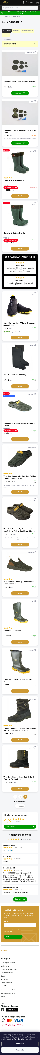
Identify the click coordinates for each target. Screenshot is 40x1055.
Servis (3, 996)
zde (30, 1039)
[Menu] (37, 2)
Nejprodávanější (27, 30)
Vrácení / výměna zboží (9, 993)
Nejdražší (16, 30)
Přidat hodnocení (11, 826)
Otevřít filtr (10, 44)
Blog (2, 1003)
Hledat (35, 7)
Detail (20, 196)
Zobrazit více (20, 899)
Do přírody (4, 976)
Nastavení (20, 1044)
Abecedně (6, 35)
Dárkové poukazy (7, 983)
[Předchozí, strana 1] (20, 797)
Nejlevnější (7, 30)
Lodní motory (5, 966)
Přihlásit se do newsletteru (13, 936)
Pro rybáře (4, 979)
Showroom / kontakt (8, 990)
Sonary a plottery (7, 973)
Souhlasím (20, 1050)
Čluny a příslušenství (8, 963)
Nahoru (21, 806)
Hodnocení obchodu (20, 834)
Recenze (4, 1000)
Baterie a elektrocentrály (9, 969)
